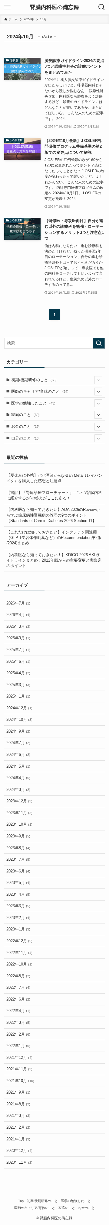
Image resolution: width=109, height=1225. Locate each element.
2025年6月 (18, 661)
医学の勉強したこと (33, 403)
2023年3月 (18, 906)
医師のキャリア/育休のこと (39, 391)
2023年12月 (19, 801)
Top (21, 1201)
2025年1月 (18, 696)
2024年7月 (18, 742)
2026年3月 (18, 626)
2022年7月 (18, 987)
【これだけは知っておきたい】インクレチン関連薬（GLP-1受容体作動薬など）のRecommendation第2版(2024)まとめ (53, 537)
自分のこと (25, 438)
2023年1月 (18, 929)
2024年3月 (18, 789)
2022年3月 (18, 1022)
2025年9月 (18, 638)
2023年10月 (19, 824)
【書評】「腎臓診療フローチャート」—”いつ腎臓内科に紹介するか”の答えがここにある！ (54, 495)
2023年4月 (18, 894)
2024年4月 (18, 777)
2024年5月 (18, 766)
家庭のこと (25, 414)
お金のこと (25, 426)
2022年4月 (18, 1010)
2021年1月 (18, 1139)
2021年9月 (18, 1092)
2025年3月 (18, 684)
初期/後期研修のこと (34, 380)
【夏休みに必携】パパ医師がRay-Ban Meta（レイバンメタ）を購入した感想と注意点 (54, 478)
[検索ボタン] (101, 7)
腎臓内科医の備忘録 (54, 7)
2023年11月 (19, 813)
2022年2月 (18, 1034)
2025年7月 (18, 649)
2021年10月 (20, 1080)
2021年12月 (19, 1057)
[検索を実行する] (99, 343)
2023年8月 (18, 848)
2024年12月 (19, 708)
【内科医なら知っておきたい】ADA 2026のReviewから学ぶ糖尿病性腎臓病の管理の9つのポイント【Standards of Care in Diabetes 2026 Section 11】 (53, 515)
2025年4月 (18, 673)
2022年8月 (18, 976)
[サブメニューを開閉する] (98, 380)
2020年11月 (19, 1162)
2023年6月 (18, 871)
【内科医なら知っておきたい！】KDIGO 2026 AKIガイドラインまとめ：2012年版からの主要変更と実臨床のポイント (53, 560)
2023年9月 (18, 836)
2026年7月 (18, 603)
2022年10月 (19, 964)
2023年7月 (18, 859)
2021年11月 (19, 1069)
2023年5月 (18, 882)
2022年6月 (18, 999)
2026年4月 (18, 614)
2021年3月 (18, 1115)
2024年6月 (18, 754)
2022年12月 (19, 941)
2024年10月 (19, 719)
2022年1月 (18, 1045)
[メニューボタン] (7, 7)
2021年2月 (18, 1127)
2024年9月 (18, 731)
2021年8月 (18, 1104)
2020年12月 (19, 1150)
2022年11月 (19, 952)
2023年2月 (18, 917)
